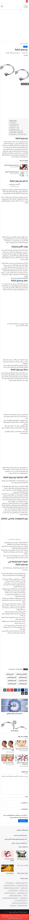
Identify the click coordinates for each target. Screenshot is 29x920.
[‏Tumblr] (15, 690)
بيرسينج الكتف (22, 683)
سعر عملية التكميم (23, 898)
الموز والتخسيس (10, 873)
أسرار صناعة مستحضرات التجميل (11, 165)
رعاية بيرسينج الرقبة (14, 129)
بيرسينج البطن (22, 677)
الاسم (26, 796)
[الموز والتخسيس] (7, 868)
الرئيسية (25, 43)
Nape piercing (11, 669)
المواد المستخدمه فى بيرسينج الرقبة (18, 134)
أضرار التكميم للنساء (10, 883)
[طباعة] (22, 693)
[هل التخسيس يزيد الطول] (21, 853)
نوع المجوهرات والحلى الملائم (16, 132)
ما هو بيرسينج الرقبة (14, 124)
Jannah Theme (4, 915)
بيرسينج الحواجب (11, 677)
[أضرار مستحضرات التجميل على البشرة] (21, 757)
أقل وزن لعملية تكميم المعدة (9, 885)
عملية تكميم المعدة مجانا (22, 905)
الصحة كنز (24, 52)
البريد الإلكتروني (24, 802)
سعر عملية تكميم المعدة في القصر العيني (10, 898)
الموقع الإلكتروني (24, 809)
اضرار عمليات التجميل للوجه (22, 749)
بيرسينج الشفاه (11, 680)
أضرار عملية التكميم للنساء (22, 885)
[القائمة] (2, 6)
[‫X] (22, 690)
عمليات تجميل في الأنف (22, 873)
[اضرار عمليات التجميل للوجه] (21, 743)
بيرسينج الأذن (9, 674)
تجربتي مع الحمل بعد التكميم (10, 893)
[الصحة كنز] (25, 6)
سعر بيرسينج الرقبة (14, 127)
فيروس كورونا (13, 905)
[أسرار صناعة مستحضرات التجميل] (24, 167)
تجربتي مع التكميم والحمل (22, 893)
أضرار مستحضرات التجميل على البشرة (22, 763)
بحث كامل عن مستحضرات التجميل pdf (11, 888)
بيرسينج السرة (22, 680)
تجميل (20, 43)
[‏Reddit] (8, 690)
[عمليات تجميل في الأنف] (21, 868)
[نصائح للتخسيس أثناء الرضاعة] (7, 853)
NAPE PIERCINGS (19, 669)
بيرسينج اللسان (11, 683)
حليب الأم (25, 895)
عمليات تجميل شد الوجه (8, 763)
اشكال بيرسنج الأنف (21, 674)
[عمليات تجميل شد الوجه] (7, 757)
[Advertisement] (14, 25)
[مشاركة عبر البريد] (26, 693)
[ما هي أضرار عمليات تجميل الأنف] (7, 743)
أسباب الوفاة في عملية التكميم (21, 883)
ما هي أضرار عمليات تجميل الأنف (8, 749)
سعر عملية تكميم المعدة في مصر (21, 900)
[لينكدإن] (19, 690)
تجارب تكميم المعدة (23, 890)
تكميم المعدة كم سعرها (16, 278)
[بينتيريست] (11, 690)
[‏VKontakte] (4, 690)
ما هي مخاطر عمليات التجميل (12, 172)
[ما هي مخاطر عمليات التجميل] (24, 173)
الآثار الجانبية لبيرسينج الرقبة (16, 130)
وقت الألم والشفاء (14, 125)
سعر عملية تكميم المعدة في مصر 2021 (19, 903)
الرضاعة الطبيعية (24, 888)
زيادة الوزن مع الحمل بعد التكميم (15, 895)
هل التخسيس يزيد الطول (22, 859)
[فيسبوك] (26, 690)
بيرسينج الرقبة (13, 122)
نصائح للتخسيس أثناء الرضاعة (9, 859)
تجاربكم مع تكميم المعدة (13, 890)
